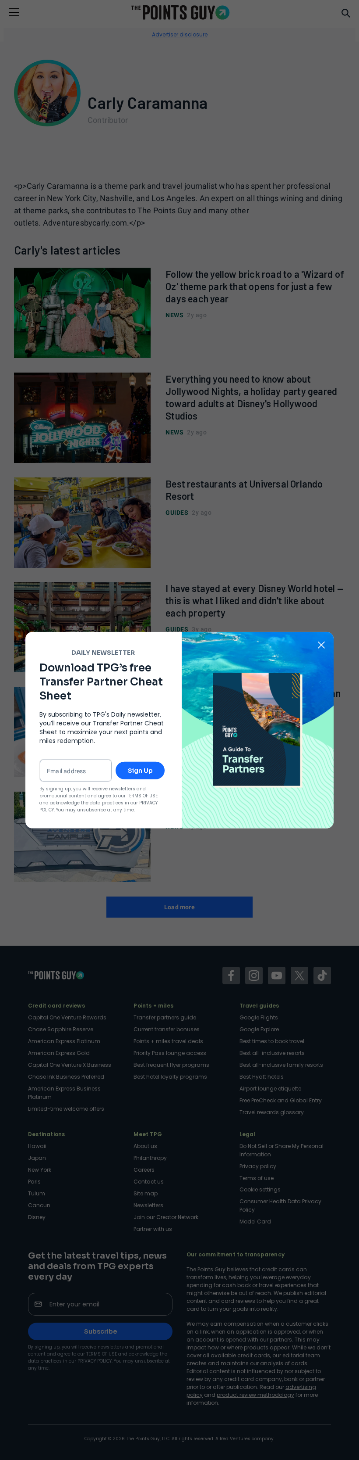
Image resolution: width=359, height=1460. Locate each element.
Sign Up (140, 771)
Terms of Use (142, 796)
